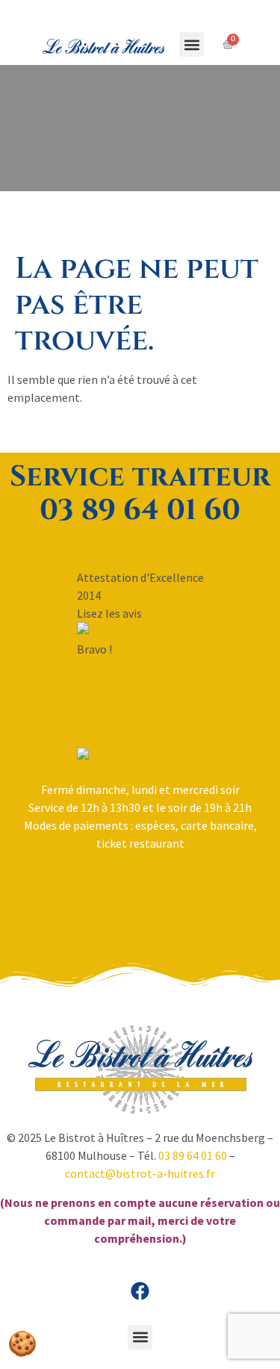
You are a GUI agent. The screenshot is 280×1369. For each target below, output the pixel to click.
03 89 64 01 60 (192, 1155)
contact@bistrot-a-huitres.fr (140, 1173)
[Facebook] (140, 1291)
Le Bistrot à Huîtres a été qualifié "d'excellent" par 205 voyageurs (140, 720)
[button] (191, 44)
